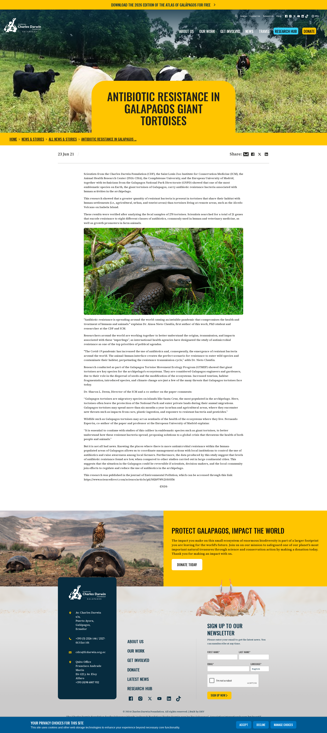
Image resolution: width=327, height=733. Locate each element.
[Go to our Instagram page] (139, 697)
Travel (264, 31)
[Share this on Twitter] (259, 154)
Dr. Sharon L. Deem (97, 392)
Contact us (254, 16)
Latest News (138, 679)
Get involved (138, 660)
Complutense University (164, 178)
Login (243, 16)
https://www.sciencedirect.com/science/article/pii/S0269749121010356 (129, 479)
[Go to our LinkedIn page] (168, 697)
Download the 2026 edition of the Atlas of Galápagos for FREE (161, 4)
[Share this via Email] (246, 154)
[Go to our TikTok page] (177, 697)
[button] (286, 16)
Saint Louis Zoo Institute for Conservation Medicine (195, 174)
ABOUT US (186, 31)
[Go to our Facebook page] (129, 697)
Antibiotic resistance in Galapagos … (108, 139)
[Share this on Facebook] (252, 154)
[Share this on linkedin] (266, 154)
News (249, 31)
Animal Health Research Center (105, 178)
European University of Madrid (212, 178)
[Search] (236, 16)
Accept (243, 725)
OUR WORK (207, 31)
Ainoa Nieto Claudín (161, 324)
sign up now (218, 695)
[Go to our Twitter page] (148, 697)
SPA (316, 16)
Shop (279, 16)
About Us (135, 641)
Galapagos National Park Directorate (156, 182)
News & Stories (33, 139)
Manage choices (283, 725)
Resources (268, 16)
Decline (260, 725)
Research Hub (286, 31)
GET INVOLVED (230, 31)
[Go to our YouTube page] (158, 697)
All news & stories (63, 139)
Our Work (135, 650)
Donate (309, 31)
